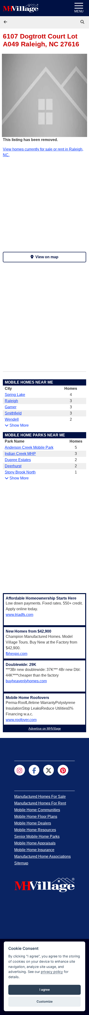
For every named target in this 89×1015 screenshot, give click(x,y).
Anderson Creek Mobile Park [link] (29, 447)
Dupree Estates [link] (18, 460)
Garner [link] (10, 407)
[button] (6, 22)
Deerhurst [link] (13, 466)
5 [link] (76, 447)
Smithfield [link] (13, 413)
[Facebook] (34, 770)
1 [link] (76, 472)
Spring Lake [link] (15, 395)
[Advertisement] (44, 202)
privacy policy (52, 972)
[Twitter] (48, 770)
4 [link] (71, 395)
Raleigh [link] (11, 401)
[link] (83, 22)
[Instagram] (19, 770)
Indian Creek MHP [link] (20, 454)
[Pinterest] (63, 770)
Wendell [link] (12, 419)
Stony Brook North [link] (20, 472)
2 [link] (71, 419)
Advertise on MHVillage (44, 728)
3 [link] (71, 401)
